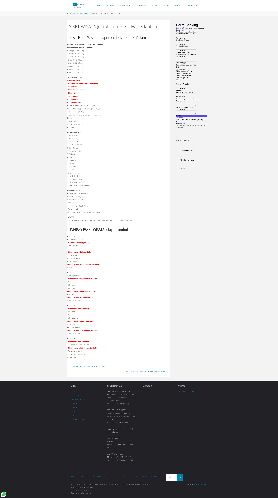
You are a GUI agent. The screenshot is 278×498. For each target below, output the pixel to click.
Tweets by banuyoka (186, 391)
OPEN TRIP (75, 403)
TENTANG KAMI (77, 419)
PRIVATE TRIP (76, 395)
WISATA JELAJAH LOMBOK (80, 13)
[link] (202, 5)
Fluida (196, 485)
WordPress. (203, 485)
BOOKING (75, 407)
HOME (73, 391)
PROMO (74, 411)
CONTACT (75, 415)
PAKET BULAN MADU (79, 399)
